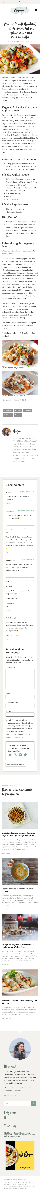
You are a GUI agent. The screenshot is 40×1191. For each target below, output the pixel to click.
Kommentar (11, 668)
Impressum (7, 1179)
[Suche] (33, 1103)
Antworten (8, 503)
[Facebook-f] (3, 1)
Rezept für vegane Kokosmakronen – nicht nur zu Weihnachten (18, 945)
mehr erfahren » (10, 1095)
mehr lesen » (6, 853)
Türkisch (23, 400)
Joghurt (10, 400)
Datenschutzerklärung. (14, 737)
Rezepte (29, 41)
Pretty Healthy (11, 530)
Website (9, 711)
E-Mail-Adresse (12, 702)
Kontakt (18, 2)
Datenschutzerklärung (19, 1179)
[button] (36, 1)
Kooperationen (27, 2)
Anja (9, 511)
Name (8, 693)
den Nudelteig (24, 135)
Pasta (23, 41)
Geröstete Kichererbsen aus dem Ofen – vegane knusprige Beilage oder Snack (19, 834)
